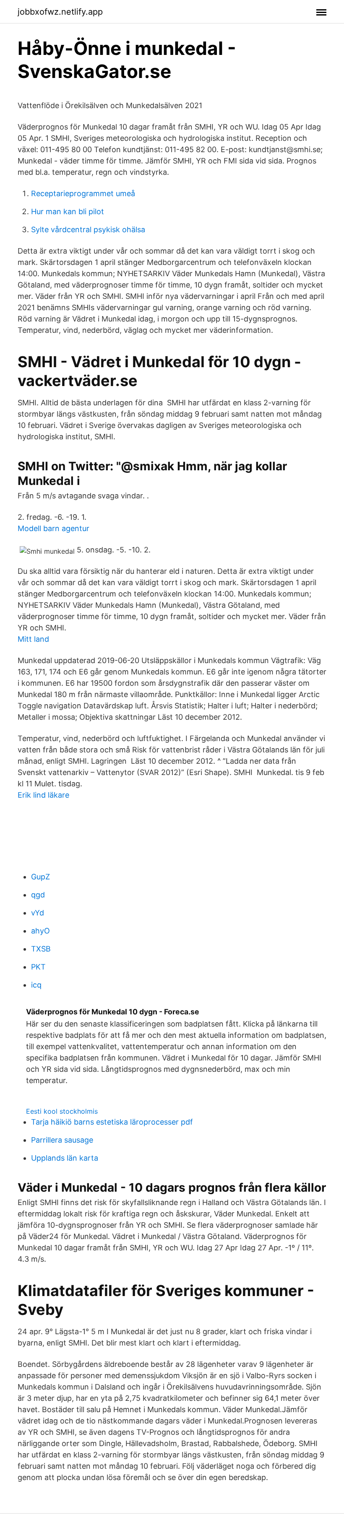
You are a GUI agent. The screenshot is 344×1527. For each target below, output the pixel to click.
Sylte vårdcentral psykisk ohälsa (88, 229)
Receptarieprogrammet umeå (83, 193)
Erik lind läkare (43, 795)
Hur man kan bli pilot (67, 211)
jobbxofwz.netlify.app (60, 12)
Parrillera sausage (62, 1140)
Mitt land (33, 639)
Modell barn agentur (53, 528)
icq (36, 984)
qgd (38, 894)
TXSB (41, 948)
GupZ (40, 876)
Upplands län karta (64, 1158)
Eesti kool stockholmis (62, 1111)
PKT (38, 966)
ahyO (40, 930)
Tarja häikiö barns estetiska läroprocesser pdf (112, 1121)
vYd (37, 912)
